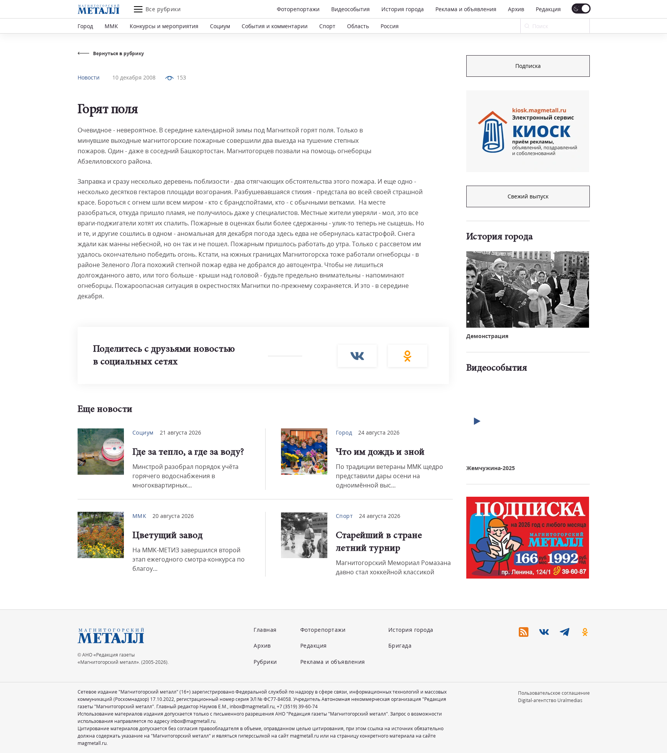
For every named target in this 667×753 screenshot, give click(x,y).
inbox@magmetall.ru (252, 706)
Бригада (400, 645)
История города (402, 9)
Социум (220, 26)
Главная (265, 629)
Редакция (548, 9)
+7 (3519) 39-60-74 (297, 706)
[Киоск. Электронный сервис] (527, 131)
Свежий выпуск (528, 196)
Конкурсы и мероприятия (164, 26)
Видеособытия (350, 9)
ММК (111, 26)
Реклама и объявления (465, 9)
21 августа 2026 (180, 432)
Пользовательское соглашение (554, 693)
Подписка (528, 65)
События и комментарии (275, 26)
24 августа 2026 (379, 432)
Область (358, 26)
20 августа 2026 (173, 515)
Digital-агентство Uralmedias (550, 700)
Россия (390, 26)
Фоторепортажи (298, 9)
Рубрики (265, 661)
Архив (516, 9)
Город (85, 26)
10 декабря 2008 (134, 77)
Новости (89, 77)
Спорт (327, 26)
